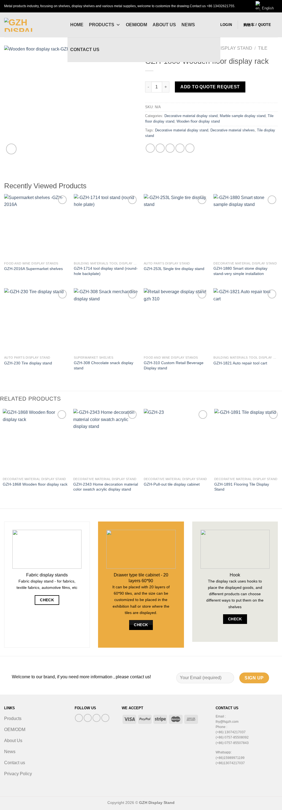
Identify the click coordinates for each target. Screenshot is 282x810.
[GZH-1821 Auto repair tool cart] (245, 320)
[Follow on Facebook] (79, 718)
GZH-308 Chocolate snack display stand (103, 365)
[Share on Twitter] (160, 148)
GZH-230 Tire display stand (28, 363)
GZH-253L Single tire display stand (174, 268)
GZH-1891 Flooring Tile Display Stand (241, 487)
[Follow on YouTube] (105, 718)
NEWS (188, 24)
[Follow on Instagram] (88, 718)
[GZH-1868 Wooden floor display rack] (35, 441)
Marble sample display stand (242, 116)
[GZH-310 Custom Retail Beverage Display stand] (176, 320)
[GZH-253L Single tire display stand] (176, 226)
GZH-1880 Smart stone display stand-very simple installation (240, 271)
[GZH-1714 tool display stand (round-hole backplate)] (106, 226)
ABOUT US (164, 24)
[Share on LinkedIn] (189, 148)
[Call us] (97, 718)
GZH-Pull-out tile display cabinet (172, 484)
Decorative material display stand (191, 116)
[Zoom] (11, 149)
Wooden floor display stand (198, 121)
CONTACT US (84, 49)
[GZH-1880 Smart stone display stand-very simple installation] (245, 226)
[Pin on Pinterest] (180, 148)
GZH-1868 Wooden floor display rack (35, 484)
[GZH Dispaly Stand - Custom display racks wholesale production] (31, 24)
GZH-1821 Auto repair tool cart (240, 363)
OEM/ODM (136, 24)
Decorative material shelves (232, 130)
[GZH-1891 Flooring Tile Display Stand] (246, 441)
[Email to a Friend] (170, 148)
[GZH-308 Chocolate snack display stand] (106, 320)
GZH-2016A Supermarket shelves (33, 268)
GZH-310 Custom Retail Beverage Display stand (174, 365)
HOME (76, 24)
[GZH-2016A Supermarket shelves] (36, 226)
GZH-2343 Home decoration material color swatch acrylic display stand (105, 487)
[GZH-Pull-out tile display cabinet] (176, 441)
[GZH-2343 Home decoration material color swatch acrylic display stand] (105, 441)
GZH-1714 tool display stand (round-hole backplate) (106, 271)
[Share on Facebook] (150, 148)
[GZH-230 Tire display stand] (36, 320)
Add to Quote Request (210, 86)
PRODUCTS (101, 24)
